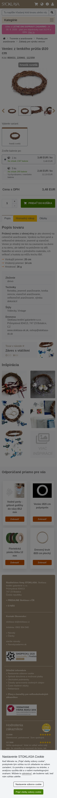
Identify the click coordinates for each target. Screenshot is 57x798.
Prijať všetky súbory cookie (28, 792)
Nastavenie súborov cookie (28, 784)
